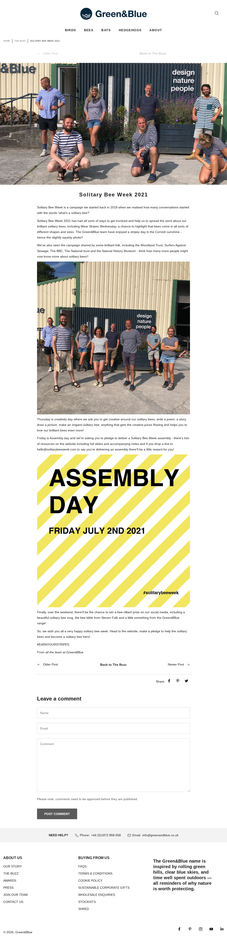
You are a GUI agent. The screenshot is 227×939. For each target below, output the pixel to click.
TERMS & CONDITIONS (95, 873)
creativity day (63, 419)
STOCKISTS (87, 902)
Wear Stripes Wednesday (98, 226)
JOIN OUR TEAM (15, 894)
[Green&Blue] (113, 14)
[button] (70, 30)
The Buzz (20, 41)
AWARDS (9, 880)
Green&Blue (23, 932)
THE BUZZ (11, 873)
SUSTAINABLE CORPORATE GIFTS (103, 887)
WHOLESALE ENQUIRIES (96, 894)
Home (6, 41)
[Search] (216, 13)
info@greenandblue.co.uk (160, 835)
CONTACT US (13, 902)
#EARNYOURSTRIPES (53, 644)
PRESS (8, 887)
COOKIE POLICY (90, 880)
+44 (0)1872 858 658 (106, 835)
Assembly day (59, 438)
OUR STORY (12, 866)
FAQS (82, 866)
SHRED (83, 909)
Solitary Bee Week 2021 (54, 221)
